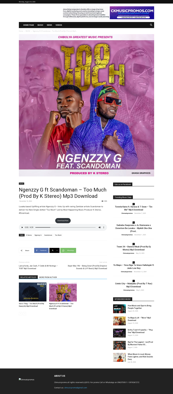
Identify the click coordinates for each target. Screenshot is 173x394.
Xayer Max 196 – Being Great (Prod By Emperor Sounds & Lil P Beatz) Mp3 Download (87, 267)
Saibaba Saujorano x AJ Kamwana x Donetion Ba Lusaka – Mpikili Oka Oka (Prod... (134, 228)
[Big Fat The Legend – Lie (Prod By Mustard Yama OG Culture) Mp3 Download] (119, 345)
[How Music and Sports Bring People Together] (119, 308)
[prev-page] (20, 313)
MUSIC (40, 25)
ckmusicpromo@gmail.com (75, 387)
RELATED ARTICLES (28, 277)
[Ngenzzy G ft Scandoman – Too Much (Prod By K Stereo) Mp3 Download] (63, 292)
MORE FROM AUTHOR (48, 277)
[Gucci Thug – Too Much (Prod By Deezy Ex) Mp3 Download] (32, 292)
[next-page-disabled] (24, 313)
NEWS (49, 25)
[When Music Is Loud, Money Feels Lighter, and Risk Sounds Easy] (119, 357)
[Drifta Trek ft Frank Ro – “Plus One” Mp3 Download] (119, 333)
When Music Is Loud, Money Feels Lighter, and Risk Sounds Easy (140, 356)
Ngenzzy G (38, 235)
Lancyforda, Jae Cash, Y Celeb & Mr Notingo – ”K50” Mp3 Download (38, 267)
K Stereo (29, 235)
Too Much (58, 235)
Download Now (62, 220)
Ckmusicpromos (127, 213)
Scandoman (48, 235)
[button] (151, 25)
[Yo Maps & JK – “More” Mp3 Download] (119, 321)
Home (21, 31)
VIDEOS (59, 25)
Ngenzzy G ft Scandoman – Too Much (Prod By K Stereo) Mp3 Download (61, 306)
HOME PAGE (28, 25)
